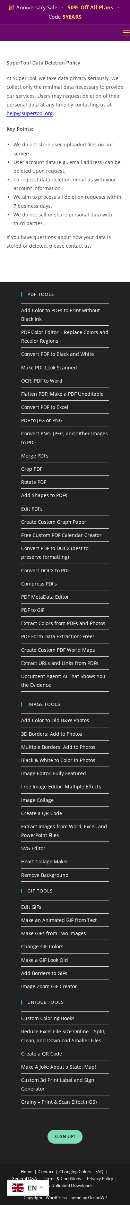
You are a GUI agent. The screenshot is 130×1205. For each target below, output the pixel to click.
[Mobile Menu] (126, 32)
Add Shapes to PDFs (44, 495)
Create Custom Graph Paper (53, 522)
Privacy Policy (100, 1178)
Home (27, 1171)
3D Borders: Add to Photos (51, 733)
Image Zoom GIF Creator (49, 986)
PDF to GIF (32, 610)
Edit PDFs (32, 508)
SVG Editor (33, 848)
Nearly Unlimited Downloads (65, 1185)
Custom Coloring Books (48, 1018)
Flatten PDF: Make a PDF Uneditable (62, 394)
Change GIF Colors (42, 946)
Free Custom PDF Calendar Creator (61, 535)
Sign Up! (65, 1136)
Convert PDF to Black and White (57, 354)
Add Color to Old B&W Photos (55, 720)
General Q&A (24, 1178)
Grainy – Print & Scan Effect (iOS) (59, 1102)
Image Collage (37, 800)
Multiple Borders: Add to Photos (58, 747)
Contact (45, 1171)
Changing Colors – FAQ (81, 1171)
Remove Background (45, 875)
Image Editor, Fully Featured (53, 773)
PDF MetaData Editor (45, 596)
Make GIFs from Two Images (53, 933)
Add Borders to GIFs (44, 973)
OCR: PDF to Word (41, 380)
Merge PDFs (35, 455)
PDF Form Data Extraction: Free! (57, 636)
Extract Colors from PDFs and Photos (63, 623)
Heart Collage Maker (44, 861)
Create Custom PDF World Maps (58, 650)
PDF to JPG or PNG (41, 420)
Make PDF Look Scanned (49, 367)
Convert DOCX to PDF (45, 570)
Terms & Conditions (62, 1178)
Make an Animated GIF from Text (59, 920)
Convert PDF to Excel (44, 407)
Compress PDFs (39, 583)
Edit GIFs (31, 907)
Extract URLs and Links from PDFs (59, 663)
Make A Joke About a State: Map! (58, 1066)
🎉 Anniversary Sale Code (63, 12)
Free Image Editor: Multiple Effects (61, 786)
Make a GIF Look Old (44, 960)
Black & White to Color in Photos (58, 760)
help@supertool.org (30, 113)
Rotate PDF (33, 482)
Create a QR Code (41, 813)
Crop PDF (31, 468)
